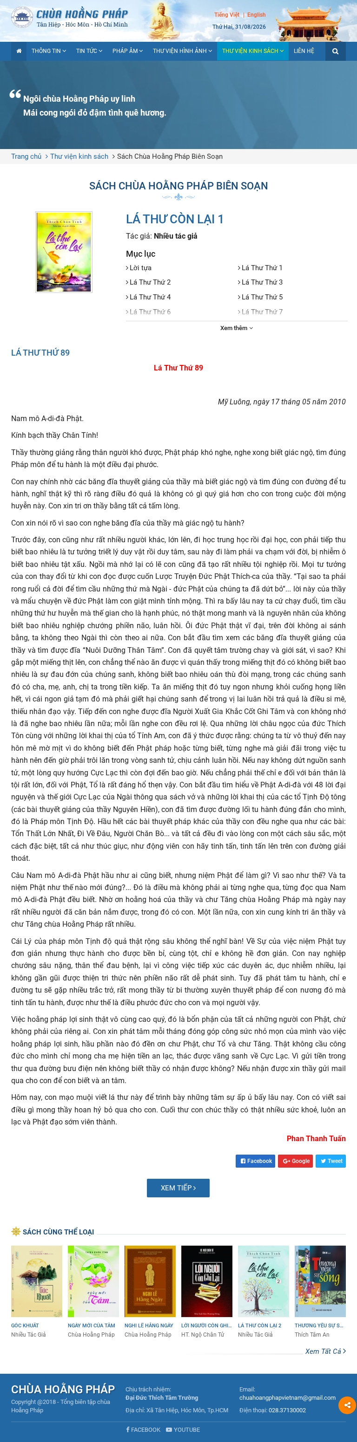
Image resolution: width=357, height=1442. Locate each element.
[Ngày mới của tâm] (93, 1292)
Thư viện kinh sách (250, 51)
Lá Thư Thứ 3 (262, 282)
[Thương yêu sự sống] (320, 1292)
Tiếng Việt (226, 15)
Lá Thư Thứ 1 (262, 268)
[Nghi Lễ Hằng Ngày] (150, 1292)
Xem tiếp (177, 1188)
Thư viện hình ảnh (180, 51)
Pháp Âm (125, 51)
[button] (335, 51)
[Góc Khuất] (36, 1292)
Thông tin (46, 51)
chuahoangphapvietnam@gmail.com (287, 1397)
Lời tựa (141, 268)
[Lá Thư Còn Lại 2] (263, 1292)
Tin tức (86, 51)
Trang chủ (26, 156)
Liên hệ (304, 51)
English (256, 15)
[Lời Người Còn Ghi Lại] (206, 1292)
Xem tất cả (324, 1351)
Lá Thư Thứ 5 (262, 297)
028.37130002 (287, 1410)
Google (301, 1161)
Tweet (335, 1161)
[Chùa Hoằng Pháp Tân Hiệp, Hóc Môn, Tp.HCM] (178, 16)
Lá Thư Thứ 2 (150, 282)
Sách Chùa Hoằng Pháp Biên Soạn (170, 156)
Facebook (259, 1161)
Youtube (187, 1429)
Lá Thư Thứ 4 (150, 297)
